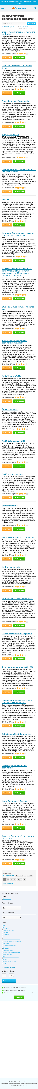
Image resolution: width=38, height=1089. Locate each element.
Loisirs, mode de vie (8, 937)
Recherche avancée (9, 981)
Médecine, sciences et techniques (11, 939)
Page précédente (9, 876)
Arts (4, 925)
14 (14, 879)
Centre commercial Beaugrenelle (17, 634)
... (19, 876)
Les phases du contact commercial (18, 537)
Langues (5, 932)
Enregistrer (20, 57)
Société (5, 959)
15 (18, 879)
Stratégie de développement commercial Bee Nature (14, 341)
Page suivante (7, 883)
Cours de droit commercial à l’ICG (17, 667)
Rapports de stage (8, 950)
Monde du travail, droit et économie (12, 941)
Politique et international (9, 946)
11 (4, 879)
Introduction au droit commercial (17, 599)
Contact (19, 3)
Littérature (6, 934)
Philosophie (6, 943)
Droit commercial (10, 506)
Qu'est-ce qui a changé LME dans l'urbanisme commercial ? (17, 701)
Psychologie (6, 948)
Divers (4, 963)
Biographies (6, 928)
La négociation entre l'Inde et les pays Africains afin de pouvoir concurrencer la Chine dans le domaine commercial (17, 272)
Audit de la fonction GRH (13, 441)
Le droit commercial (11, 567)
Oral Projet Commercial (13, 474)
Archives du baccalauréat (9, 961)
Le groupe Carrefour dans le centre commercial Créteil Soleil (18, 234)
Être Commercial (10, 409)
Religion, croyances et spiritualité (11, 952)
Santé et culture (7, 954)
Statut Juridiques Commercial (15, 101)
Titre (4, 896)
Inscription (19, 997)
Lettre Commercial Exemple (14, 801)
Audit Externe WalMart (12, 376)
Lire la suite (7, 57)
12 (8, 879)
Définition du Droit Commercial (16, 734)
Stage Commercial (10, 134)
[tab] (19, 968)
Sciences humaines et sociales (11, 957)
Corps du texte (7, 899)
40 (24, 879)
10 (31, 876)
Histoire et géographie (8, 930)
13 (11, 879)
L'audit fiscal (7, 200)
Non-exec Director (19, 1)
